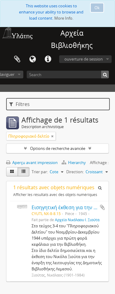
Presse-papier (17, 59)
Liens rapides (48, 59)
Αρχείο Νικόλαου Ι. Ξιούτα (77, 219)
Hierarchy (77, 162)
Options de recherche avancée (57, 148)
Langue (32, 59)
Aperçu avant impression (34, 162)
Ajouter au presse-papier (102, 207)
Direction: (75, 171)
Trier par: (40, 171)
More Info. (63, 18)
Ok (97, 7)
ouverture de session (83, 59)
